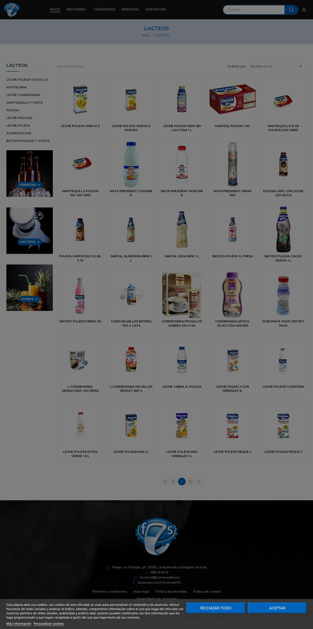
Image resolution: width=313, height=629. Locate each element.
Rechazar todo (215, 607)
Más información (18, 623)
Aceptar (277, 607)
